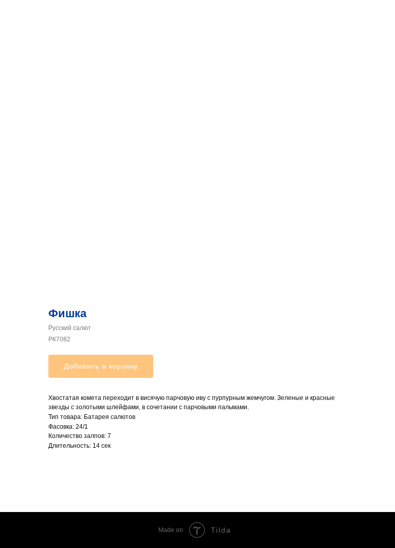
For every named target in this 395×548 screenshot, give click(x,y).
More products (38, 15)
